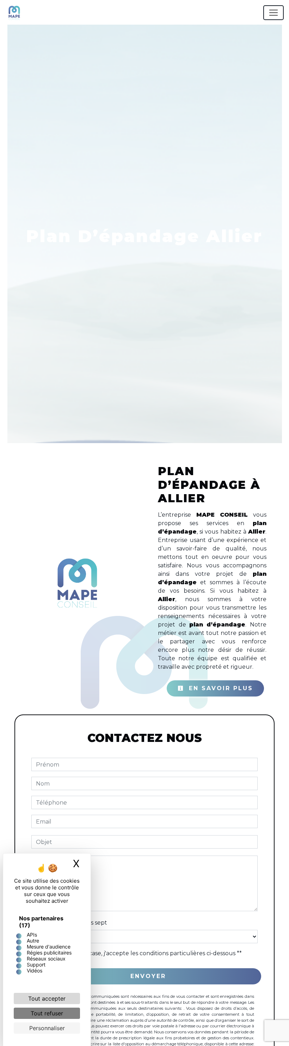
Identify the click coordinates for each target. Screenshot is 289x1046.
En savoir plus (219, 688)
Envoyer (148, 976)
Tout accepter (47, 998)
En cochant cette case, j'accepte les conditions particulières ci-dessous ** (140, 953)
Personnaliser (47, 1028)
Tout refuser (47, 1013)
